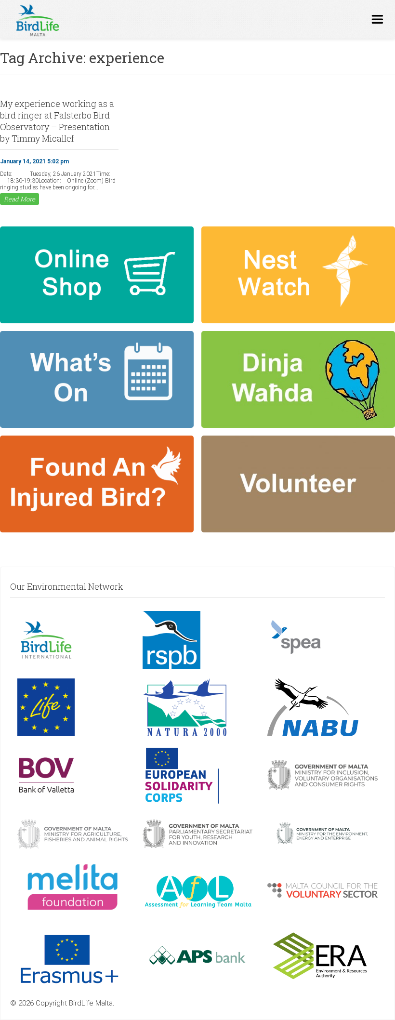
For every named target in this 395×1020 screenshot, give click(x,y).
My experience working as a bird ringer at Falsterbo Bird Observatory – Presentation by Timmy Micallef (57, 121)
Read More (19, 199)
